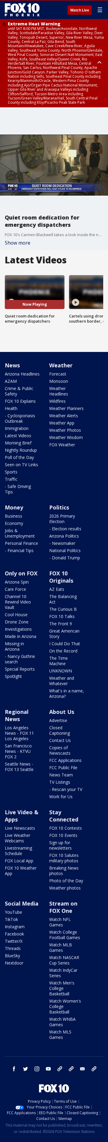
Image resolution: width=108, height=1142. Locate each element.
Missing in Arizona (14, 646)
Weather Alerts (63, 415)
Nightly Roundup (21, 450)
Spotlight (13, 676)
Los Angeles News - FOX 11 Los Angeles (19, 733)
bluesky (71, 1069)
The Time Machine (58, 660)
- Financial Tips (19, 550)
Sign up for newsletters (60, 845)
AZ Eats (56, 589)
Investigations (18, 629)
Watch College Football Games (64, 934)
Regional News (16, 715)
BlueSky (12, 955)
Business (13, 516)
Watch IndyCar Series (63, 972)
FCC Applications (65, 760)
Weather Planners (66, 408)
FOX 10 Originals (61, 577)
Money (14, 507)
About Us (61, 711)
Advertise (58, 720)
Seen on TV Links (21, 464)
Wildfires (57, 401)
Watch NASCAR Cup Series (64, 960)
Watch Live (79, 10)
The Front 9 (60, 623)
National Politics (65, 550)
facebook (14, 1069)
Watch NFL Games (60, 922)
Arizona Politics (64, 536)
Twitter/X (13, 941)
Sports (11, 472)
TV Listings (59, 782)
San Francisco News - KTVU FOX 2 (18, 751)
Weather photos (65, 888)
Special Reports (20, 669)
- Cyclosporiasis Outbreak (20, 418)
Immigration (16, 428)
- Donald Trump (64, 558)
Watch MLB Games (60, 947)
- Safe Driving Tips (18, 489)
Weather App (61, 423)
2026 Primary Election (62, 518)
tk (59, 1069)
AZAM (11, 381)
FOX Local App (19, 861)
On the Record (63, 651)
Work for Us (61, 796)
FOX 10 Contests (65, 828)
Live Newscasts (20, 828)
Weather (61, 365)
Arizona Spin (17, 582)
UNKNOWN (60, 671)
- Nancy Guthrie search (20, 659)
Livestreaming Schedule (18, 850)
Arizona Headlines (22, 374)
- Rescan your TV (65, 789)
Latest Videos (18, 435)
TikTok (11, 919)
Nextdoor (14, 963)
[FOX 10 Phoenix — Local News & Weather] (22, 9)
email (82, 1069)
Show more (17, 242)
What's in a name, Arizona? (66, 693)
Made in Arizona (20, 636)
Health (11, 408)
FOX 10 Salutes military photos (64, 858)
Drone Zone (16, 622)
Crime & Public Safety (19, 391)
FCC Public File (63, 767)
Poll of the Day (19, 457)
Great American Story (64, 633)
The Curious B (63, 609)
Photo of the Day (66, 880)
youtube (48, 1069)
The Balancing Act (63, 599)
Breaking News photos (64, 870)
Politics (59, 507)
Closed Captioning (59, 730)
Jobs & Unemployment (20, 533)
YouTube (13, 912)
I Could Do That (64, 643)
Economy (14, 523)
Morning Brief (18, 443)
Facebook (14, 934)
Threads (13, 948)
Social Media (21, 903)
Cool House (16, 614)
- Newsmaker (62, 543)
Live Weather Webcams (17, 838)
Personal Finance (21, 543)
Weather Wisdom (66, 437)
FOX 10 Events (63, 835)
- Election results (65, 529)
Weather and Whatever (61, 680)
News (12, 365)
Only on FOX (21, 573)
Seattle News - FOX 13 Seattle (19, 766)
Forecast (57, 374)
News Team (61, 775)
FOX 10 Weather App (21, 870)
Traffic (11, 479)
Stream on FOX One (63, 907)
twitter (25, 1069)
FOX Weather (62, 444)
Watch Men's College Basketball (61, 988)
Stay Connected (63, 816)
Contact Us (60, 740)
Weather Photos (65, 430)
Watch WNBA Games (62, 1021)
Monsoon (58, 381)
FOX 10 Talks (62, 616)
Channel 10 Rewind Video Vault (18, 602)
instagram (37, 1069)
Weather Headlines (58, 391)
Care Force (15, 589)
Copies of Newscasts (59, 750)
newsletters (94, 1069)
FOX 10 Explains (20, 401)
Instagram (15, 926)
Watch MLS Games (60, 1034)
